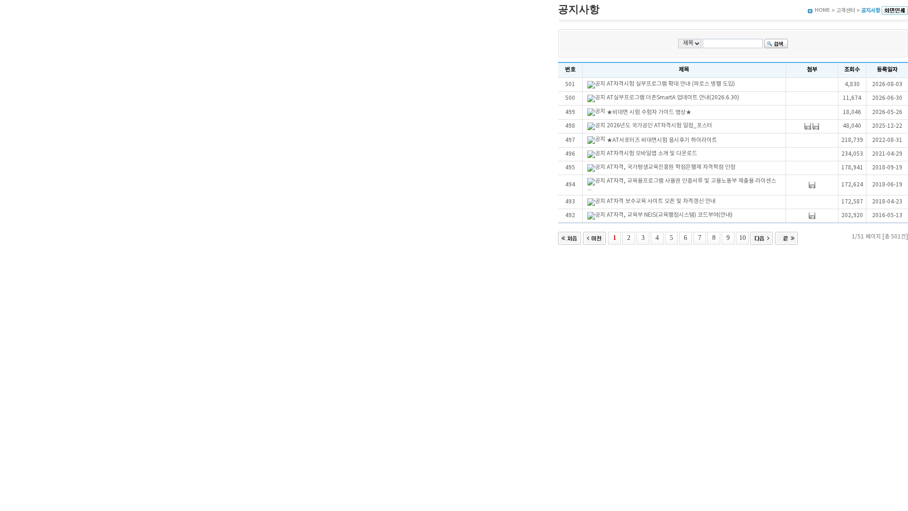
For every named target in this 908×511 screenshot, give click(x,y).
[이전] (594, 237)
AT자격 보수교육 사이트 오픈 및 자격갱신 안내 (661, 201)
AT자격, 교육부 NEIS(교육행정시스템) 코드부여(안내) (670, 215)
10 (742, 237)
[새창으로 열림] (895, 11)
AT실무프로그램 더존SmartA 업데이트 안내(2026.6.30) (673, 98)
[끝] (786, 237)
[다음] (761, 237)
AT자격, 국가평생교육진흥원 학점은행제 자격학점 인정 (671, 167)
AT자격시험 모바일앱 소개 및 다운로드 (652, 153)
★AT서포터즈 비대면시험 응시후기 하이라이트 (662, 140)
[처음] (569, 237)
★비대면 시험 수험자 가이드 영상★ (649, 112)
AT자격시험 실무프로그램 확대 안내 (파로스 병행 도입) (671, 84)
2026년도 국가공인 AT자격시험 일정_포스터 (659, 126)
